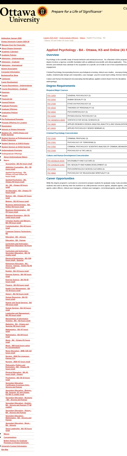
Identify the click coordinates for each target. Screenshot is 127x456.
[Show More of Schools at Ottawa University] (1, 129)
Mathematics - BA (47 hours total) (17, 330)
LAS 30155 (60, 161)
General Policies (8, 102)
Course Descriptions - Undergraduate (17, 85)
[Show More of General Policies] (1, 102)
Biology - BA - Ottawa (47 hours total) (19, 197)
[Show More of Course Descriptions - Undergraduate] (1, 85)
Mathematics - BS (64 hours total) (17, 336)
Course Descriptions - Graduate (14, 89)
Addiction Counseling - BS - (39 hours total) (18, 168)
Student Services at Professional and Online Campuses (16, 139)
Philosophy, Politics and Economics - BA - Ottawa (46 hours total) (17, 367)
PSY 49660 (51, 173)
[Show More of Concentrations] (1, 437)
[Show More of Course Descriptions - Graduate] (1, 89)
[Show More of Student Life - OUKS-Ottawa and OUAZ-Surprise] (1, 132)
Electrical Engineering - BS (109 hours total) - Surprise (18, 259)
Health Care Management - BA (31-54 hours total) (18, 289)
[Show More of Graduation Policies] (1, 112)
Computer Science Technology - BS (19, 232)
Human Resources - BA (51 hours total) (17, 298)
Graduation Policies (10, 112)
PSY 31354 (51, 116)
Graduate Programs (10, 106)
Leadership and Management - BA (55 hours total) (18, 314)
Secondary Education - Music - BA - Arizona (18, 424)
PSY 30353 (51, 112)
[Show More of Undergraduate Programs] (1, 150)
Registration (7, 126)
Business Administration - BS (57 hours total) (18, 211)
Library (4, 116)
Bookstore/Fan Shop (9, 75)
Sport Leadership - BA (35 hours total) (19, 430)
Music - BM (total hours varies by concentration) (18, 347)
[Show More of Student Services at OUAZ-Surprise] (1, 147)
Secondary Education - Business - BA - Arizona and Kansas (19, 399)
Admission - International (12, 65)
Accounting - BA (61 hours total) (19, 164)
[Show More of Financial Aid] (1, 99)
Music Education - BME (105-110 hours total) (19, 352)
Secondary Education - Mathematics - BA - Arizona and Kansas (18, 418)
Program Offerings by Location (14, 123)
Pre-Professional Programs (12, 119)
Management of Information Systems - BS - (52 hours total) (18, 320)
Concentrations (10, 437)
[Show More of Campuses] (1, 78)
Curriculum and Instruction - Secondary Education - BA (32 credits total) (18, 253)
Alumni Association (9, 69)
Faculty (5, 95)
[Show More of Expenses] (1, 92)
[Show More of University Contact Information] (1, 446)
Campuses (6, 79)
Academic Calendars (10, 52)
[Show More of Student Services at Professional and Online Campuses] (1, 138)
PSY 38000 (51, 124)
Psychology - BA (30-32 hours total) (18, 379)
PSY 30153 (51, 108)
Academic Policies (9, 55)
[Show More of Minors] (1, 434)
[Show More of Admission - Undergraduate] (1, 58)
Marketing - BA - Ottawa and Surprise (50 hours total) (17, 325)
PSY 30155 (51, 161)
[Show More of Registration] (1, 126)
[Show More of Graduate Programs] (1, 105)
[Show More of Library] (1, 115)
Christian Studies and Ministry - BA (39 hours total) (18, 222)
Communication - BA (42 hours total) (18, 227)
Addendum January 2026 (11, 38)
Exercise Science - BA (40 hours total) (18, 275)
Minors (6, 434)
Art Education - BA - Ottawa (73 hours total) (18, 192)
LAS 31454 (60, 165)
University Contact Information (14, 446)
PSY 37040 (51, 151)
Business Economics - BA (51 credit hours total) (18, 216)
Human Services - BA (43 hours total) (18, 309)
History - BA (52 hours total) (17, 294)
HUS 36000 (60, 120)
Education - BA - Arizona (16, 237)
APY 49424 (51, 128)
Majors (6, 160)
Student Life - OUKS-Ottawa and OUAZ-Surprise (14, 134)
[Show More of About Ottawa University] (1, 48)
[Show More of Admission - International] (1, 65)
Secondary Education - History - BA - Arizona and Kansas (19, 411)
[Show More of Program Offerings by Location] (1, 122)
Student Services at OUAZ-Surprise (16, 147)
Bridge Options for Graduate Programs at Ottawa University (16, 442)
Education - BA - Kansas (16, 240)
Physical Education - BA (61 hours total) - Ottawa (17, 373)
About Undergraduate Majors (15, 157)
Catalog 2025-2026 (50, 38)
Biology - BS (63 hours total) (17, 201)
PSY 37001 (51, 142)
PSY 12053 (51, 95)
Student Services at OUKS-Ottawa (15, 143)
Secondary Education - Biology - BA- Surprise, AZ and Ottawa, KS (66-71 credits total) (19, 392)
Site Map (4, 449)
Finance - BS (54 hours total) (17, 285)
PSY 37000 (51, 138)
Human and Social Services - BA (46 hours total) (19, 304)
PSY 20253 (51, 100)
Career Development (9, 82)
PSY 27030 (51, 104)
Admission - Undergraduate (13, 58)
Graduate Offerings (9, 109)
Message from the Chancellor (13, 45)
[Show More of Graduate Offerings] (1, 109)
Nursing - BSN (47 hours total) (18, 362)
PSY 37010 (51, 169)
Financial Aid (7, 99)
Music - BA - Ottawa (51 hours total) (18, 341)
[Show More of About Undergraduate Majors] (1, 157)
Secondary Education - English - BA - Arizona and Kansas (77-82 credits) (19, 405)
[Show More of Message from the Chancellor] (1, 45)
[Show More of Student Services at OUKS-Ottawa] (1, 143)
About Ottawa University (12, 48)
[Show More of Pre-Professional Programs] (1, 119)
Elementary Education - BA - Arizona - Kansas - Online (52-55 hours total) (19, 266)
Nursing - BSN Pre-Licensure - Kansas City (18, 357)
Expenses (5, 92)
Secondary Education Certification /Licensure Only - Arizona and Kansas (18, 385)
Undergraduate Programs (12, 150)
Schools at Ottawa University (13, 129)
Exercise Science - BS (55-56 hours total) (17, 281)
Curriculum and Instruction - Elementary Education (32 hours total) (19, 246)
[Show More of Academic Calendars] (1, 51)
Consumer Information (10, 72)
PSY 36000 (51, 120)
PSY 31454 (51, 165)
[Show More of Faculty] (1, 95)
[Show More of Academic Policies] (1, 55)
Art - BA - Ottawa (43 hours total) (17, 186)
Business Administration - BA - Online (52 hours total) (18, 206)
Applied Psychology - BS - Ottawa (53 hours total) (16, 181)
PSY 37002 (51, 147)
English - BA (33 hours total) (17, 271)
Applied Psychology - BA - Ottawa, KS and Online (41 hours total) (16, 175)
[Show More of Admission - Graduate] (1, 61)
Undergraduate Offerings (12, 154)
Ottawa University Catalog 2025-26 (15, 42)
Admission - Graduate (11, 62)
